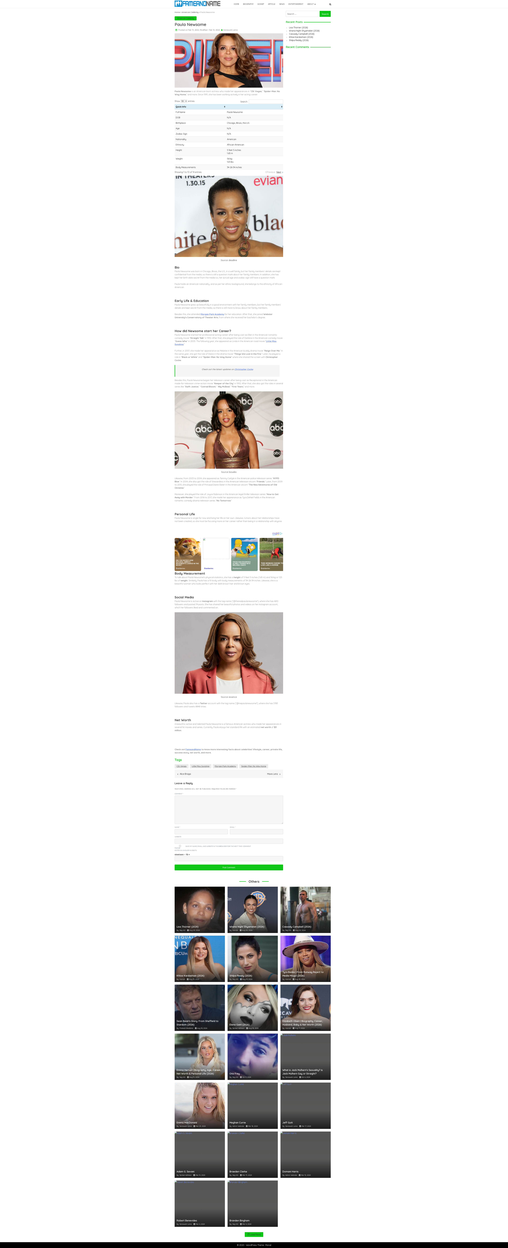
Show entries (185, 101)
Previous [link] (271, 172)
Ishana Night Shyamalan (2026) (304, 30)
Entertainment (296, 4)
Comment (179, 794)
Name (177, 827)
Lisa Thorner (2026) (298, 27)
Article (271, 4)
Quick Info (181, 106)
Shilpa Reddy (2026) (299, 40)
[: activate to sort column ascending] (254, 106)
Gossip (260, 4)
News (282, 4)
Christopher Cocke (244, 369)
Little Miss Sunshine (200, 766)
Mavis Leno (272, 774)
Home (236, 4)
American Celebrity (190, 12)
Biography (248, 4)
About (310, 4)
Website (178, 837)
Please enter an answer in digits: (186, 849)
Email (232, 827)
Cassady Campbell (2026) (301, 34)
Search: (244, 101)
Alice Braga (185, 774)
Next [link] (278, 172)
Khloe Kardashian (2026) (301, 37)
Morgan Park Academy (212, 314)
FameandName (193, 749)
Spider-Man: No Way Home (253, 766)
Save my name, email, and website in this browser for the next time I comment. (218, 846)
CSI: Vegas (182, 766)
